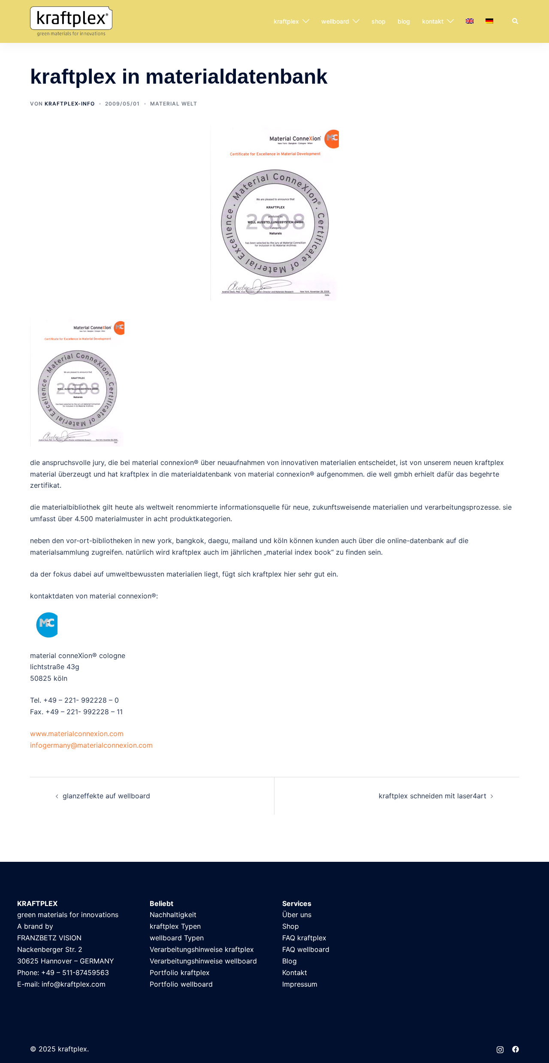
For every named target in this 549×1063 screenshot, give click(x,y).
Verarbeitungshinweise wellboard (203, 961)
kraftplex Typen (175, 926)
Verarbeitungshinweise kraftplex (202, 949)
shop (378, 21)
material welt (173, 103)
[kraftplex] (71, 20)
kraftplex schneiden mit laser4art (432, 795)
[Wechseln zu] (470, 21)
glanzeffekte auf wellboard (106, 795)
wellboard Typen (177, 937)
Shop (290, 926)
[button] (515, 21)
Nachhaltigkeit (173, 914)
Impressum (299, 984)
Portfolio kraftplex (180, 972)
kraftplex (286, 21)
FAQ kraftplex (304, 937)
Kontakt (294, 972)
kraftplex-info (70, 103)
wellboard (335, 21)
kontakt (432, 21)
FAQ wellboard (305, 949)
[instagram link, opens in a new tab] (500, 1049)
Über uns (296, 914)
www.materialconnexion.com (77, 733)
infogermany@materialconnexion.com (91, 745)
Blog (289, 961)
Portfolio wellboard (181, 984)
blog (404, 21)
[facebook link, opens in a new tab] (515, 1049)
